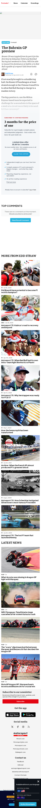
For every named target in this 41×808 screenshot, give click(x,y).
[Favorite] (31, 74)
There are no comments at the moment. (20, 212)
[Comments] (36, 74)
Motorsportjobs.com (20, 742)
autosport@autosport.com (20, 768)
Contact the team (20, 775)
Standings (35, 3)
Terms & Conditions (9, 790)
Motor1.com (20, 739)
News (16, 3)
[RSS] (29, 727)
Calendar (24, 3)
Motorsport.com (20, 745)
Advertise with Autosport (20, 771)
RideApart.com (20, 752)
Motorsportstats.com (20, 749)
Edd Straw (9, 73)
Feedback (20, 761)
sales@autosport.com (20, 778)
